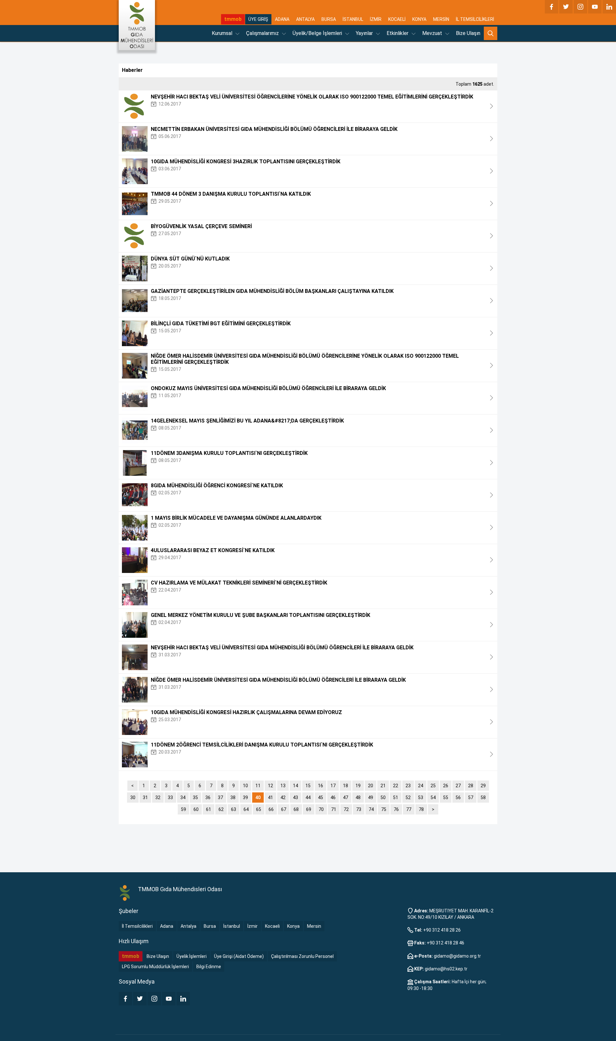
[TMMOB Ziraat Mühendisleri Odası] (125, 893)
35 (195, 797)
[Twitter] (566, 6)
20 (370, 785)
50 (383, 797)
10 (245, 785)
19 (358, 785)
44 (308, 797)
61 (208, 809)
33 (170, 797)
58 (483, 797)
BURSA (328, 19)
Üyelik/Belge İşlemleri (318, 33)
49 (370, 797)
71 (333, 809)
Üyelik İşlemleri (191, 956)
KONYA (419, 19)
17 (333, 785)
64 (246, 809)
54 (433, 797)
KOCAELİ (397, 19)
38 (232, 797)
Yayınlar (365, 33)
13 (283, 785)
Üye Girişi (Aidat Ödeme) (239, 956)
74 (371, 809)
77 (408, 809)
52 (408, 797)
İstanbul (231, 926)
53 (420, 797)
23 (408, 785)
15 (308, 785)
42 (283, 797)
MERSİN (441, 19)
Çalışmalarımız (263, 33)
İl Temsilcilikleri (137, 926)
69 (308, 809)
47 (345, 797)
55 (445, 797)
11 (258, 785)
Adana (166, 926)
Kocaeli (272, 926)
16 (320, 785)
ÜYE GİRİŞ (258, 19)
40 (258, 797)
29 (483, 785)
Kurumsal (223, 33)
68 (296, 809)
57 (470, 797)
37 (220, 797)
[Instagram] (580, 6)
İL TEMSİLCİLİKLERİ (475, 19)
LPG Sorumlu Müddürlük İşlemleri (155, 966)
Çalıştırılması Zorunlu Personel (302, 956)
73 (358, 809)
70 (321, 809)
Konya (293, 926)
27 (458, 785)
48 (358, 797)
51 (395, 797)
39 (245, 797)
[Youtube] (595, 6)
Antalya (188, 926)
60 (196, 809)
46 (333, 797)
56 (458, 797)
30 (132, 797)
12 (270, 785)
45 (320, 797)
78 (421, 809)
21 (383, 785)
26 (445, 785)
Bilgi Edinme (208, 966)
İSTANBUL (353, 19)
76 (396, 809)
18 (345, 785)
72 (346, 809)
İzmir (252, 926)
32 (157, 797)
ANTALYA (305, 19)
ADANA (282, 19)
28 (470, 785)
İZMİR (375, 19)
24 (420, 785)
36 (207, 797)
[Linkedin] (609, 6)
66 (271, 809)
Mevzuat (432, 33)
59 (183, 809)
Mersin (314, 926)
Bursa (210, 926)
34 (182, 797)
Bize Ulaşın (468, 33)
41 (270, 797)
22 (395, 785)
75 (383, 809)
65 (258, 809)
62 (221, 809)
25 (433, 785)
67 (283, 809)
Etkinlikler (398, 33)
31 (145, 797)
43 (295, 797)
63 (233, 809)
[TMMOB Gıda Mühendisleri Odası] (137, 25)
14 (295, 785)
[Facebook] (551, 6)
